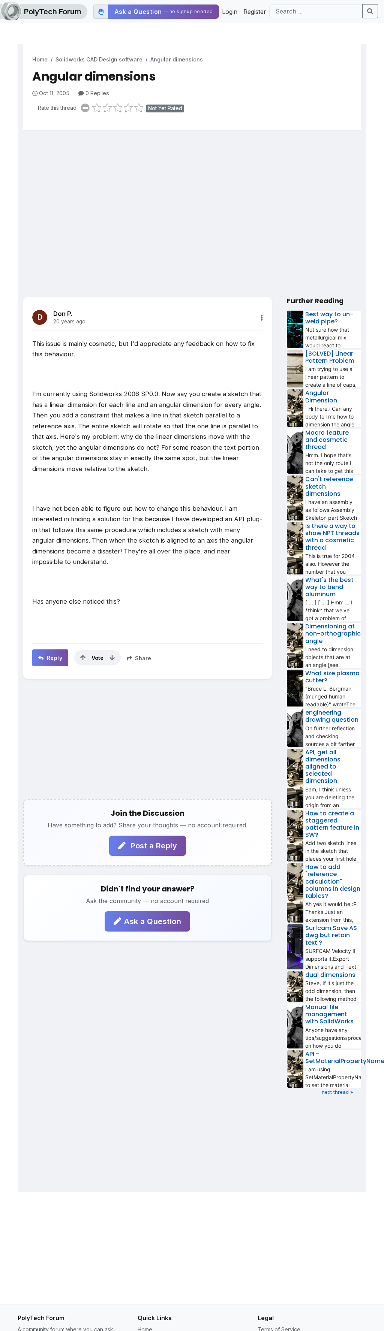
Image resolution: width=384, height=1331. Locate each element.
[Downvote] (112, 658)
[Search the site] (370, 11)
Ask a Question (152, 921)
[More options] (262, 317)
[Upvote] (82, 658)
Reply (53, 658)
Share (142, 658)
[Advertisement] (192, 193)
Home (40, 59)
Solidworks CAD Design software (99, 59)
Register (254, 11)
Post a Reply (153, 845)
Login (229, 11)
